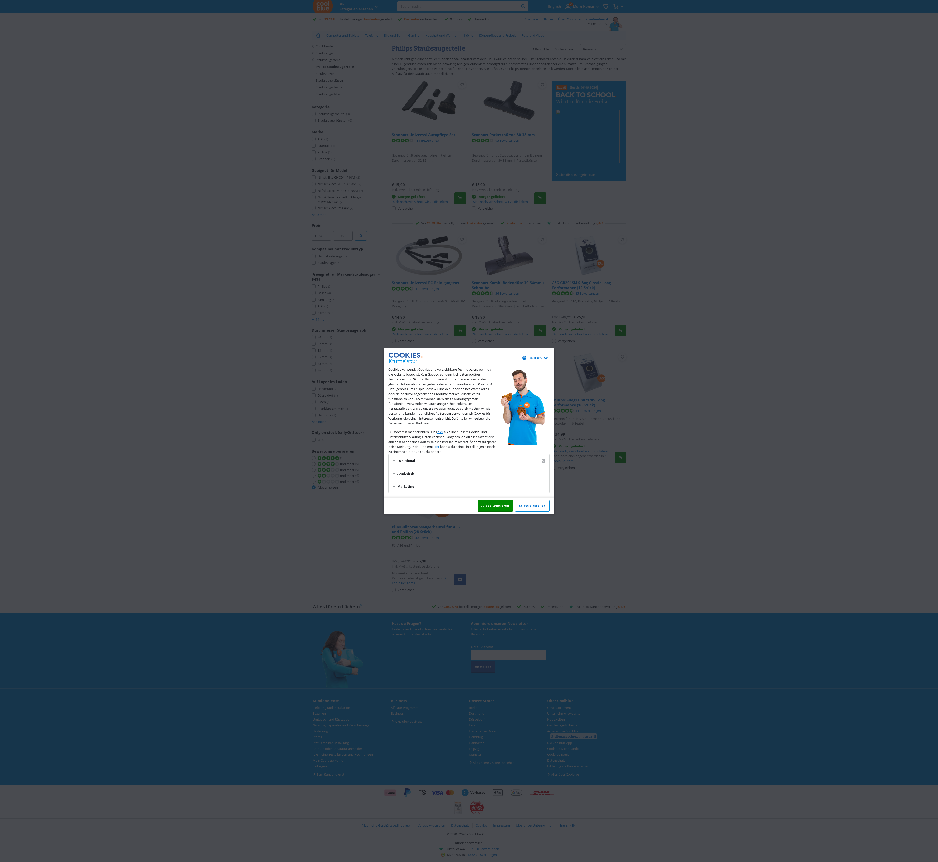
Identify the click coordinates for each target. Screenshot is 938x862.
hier (440, 432)
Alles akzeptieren (495, 505)
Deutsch (535, 358)
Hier (436, 446)
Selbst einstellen (532, 505)
